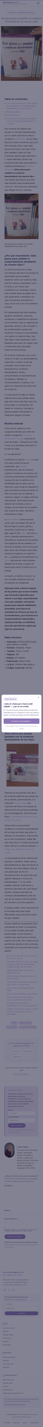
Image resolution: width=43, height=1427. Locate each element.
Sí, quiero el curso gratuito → (21, 721)
